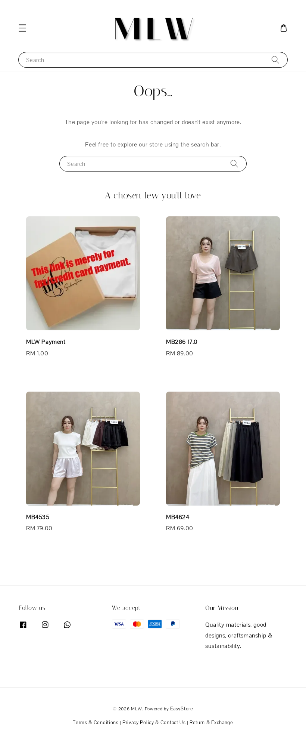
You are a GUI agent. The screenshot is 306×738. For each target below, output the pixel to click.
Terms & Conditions (96, 722)
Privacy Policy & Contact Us (154, 722)
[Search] (275, 59)
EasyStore (181, 708)
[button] (22, 28)
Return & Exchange (211, 722)
